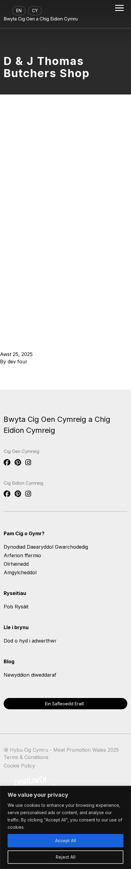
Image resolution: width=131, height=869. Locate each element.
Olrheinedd (16, 564)
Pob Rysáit (16, 607)
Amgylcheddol (20, 572)
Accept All (65, 840)
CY (35, 10)
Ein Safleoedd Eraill (64, 703)
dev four (17, 361)
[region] (65, 827)
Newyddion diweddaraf (30, 675)
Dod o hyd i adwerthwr (30, 641)
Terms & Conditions (26, 757)
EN (19, 10)
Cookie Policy (19, 766)
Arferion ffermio (22, 555)
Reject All (66, 857)
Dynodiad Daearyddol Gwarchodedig (46, 547)
